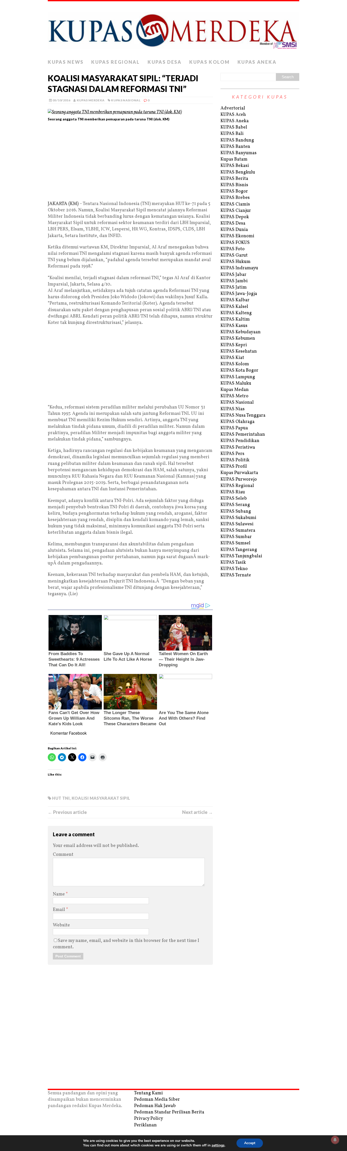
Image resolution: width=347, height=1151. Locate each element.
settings (218, 1145)
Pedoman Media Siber (157, 1099)
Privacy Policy (148, 1118)
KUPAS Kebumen (237, 338)
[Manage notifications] (335, 1140)
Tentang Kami (148, 1093)
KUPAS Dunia (234, 230)
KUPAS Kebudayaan (240, 332)
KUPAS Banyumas (238, 153)
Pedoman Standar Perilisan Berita (169, 1112)
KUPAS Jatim (233, 287)
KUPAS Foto (232, 249)
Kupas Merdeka (91, 100)
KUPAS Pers (232, 454)
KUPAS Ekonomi (237, 236)
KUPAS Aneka (257, 62)
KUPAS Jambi (234, 281)
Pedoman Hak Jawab (155, 1106)
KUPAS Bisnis (234, 185)
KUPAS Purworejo (238, 479)
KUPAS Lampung (237, 377)
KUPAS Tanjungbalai (241, 556)
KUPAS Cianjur (235, 211)
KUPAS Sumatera (237, 530)
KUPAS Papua (234, 428)
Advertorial (232, 108)
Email (59, 910)
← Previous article (67, 812)
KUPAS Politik (234, 460)
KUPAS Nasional (125, 100)
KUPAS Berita (234, 179)
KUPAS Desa (165, 62)
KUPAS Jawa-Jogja (238, 294)
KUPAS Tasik (233, 562)
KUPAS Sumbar (236, 537)
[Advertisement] (130, 163)
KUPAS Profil (233, 466)
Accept (249, 1143)
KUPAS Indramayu (239, 268)
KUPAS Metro (234, 396)
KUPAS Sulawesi (237, 524)
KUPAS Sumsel (235, 543)
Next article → (197, 812)
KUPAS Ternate (235, 575)
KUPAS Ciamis (235, 204)
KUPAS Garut (234, 255)
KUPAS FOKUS (235, 243)
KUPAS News (66, 62)
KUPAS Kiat (232, 358)
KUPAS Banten (235, 147)
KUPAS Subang (235, 511)
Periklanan (145, 1125)
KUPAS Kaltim (235, 319)
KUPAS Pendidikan (239, 441)
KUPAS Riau (232, 492)
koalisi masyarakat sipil (101, 798)
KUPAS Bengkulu (237, 172)
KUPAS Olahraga (237, 422)
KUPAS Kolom (209, 62)
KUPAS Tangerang (238, 550)
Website (61, 925)
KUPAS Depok (234, 217)
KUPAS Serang (235, 505)
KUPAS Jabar (233, 275)
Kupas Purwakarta (239, 473)
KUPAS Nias (232, 409)
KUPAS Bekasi (234, 166)
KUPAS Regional (115, 62)
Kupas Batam (233, 159)
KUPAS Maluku (235, 383)
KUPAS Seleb (233, 498)
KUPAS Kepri (233, 345)
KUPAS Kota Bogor (239, 370)
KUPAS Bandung (237, 140)
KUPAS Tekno (234, 569)
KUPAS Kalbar (234, 300)
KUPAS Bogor (234, 191)
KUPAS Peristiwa (237, 447)
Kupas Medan (234, 390)
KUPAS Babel (233, 127)
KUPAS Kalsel (234, 307)
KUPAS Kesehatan (238, 351)
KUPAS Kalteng (236, 313)
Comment (63, 855)
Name (59, 894)
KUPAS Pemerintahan (242, 434)
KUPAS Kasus (233, 326)
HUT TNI (61, 798)
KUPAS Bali (232, 134)
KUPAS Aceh (233, 115)
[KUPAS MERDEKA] (173, 29)
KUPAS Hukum (235, 262)
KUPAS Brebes (235, 198)
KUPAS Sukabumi (238, 518)
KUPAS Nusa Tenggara (242, 415)
